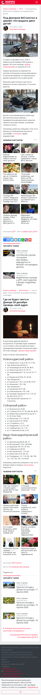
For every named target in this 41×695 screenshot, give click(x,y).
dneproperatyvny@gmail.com (12, 674)
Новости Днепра (10, 9)
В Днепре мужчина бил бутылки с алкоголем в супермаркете (17, 629)
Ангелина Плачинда (17, 29)
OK (20, 692)
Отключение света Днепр (19, 567)
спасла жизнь (28, 465)
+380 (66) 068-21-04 (8, 669)
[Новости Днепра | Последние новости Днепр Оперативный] (8, 2)
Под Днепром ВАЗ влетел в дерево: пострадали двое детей (24, 636)
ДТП (21, 9)
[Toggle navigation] (36, 2)
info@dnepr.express (11, 671)
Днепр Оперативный (27, 351)
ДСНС (35, 231)
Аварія (25, 231)
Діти (30, 231)
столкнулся (16, 134)
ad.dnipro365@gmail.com (10, 676)
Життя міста (24, 290)
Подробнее (31, 687)
